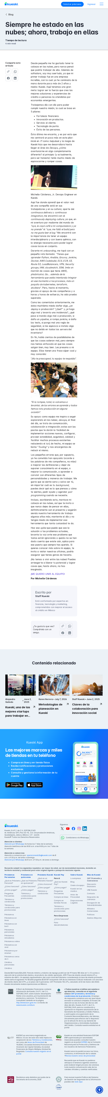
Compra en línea (61, 897)
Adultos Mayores (94, 918)
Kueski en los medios (76, 890)
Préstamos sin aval (10, 946)
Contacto (91, 893)
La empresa (75, 878)
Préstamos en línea (10, 919)
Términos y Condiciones (42, 1040)
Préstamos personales (9, 931)
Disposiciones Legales (76, 901)
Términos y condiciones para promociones (12, 907)
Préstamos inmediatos (9, 936)
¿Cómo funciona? (11, 886)
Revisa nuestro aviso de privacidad (80, 1056)
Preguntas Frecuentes (9, 894)
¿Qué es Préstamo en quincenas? (29, 882)
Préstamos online (12, 941)
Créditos (8, 968)
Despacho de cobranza (93, 898)
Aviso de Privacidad (75, 896)
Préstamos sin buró (10, 925)
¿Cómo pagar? (10, 890)
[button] (102, 4)
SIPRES (84, 1042)
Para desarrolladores (61, 924)
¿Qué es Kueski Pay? (60, 883)
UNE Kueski (92, 890)
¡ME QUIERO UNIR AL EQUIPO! (48, 574)
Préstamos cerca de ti (11, 958)
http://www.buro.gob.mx (26, 1003)
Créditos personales (9, 963)
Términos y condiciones (9, 900)
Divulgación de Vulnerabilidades (94, 904)
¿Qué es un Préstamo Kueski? (45, 879)
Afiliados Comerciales (92, 910)
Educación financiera (91, 885)
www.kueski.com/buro (25, 1005)
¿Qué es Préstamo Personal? (12, 882)
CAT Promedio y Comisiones (94, 879)
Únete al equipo (77, 885)
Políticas (90, 915)
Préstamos (9, 915)
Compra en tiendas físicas (60, 901)
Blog (72, 882)
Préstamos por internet (10, 952)
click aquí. (79, 1082)
